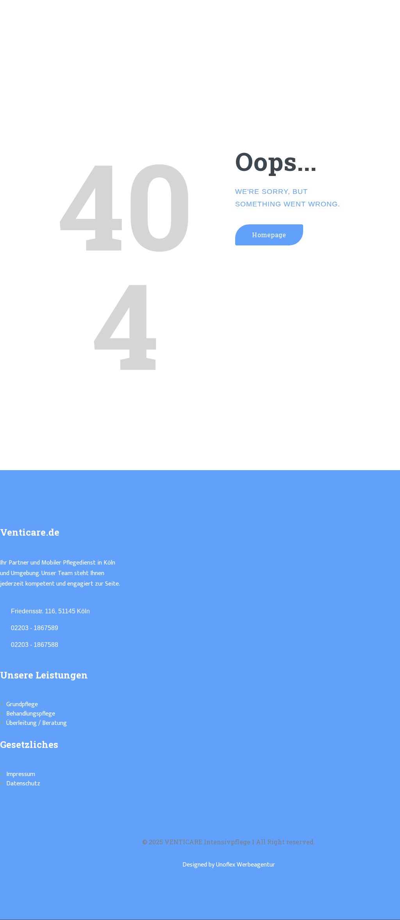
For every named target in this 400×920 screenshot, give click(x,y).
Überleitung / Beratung (36, 723)
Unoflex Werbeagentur (245, 865)
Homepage (269, 235)
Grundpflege (22, 704)
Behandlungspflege (30, 714)
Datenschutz (23, 783)
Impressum (20, 774)
